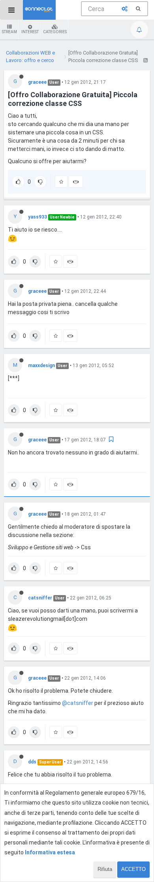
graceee (37, 82)
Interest (30, 32)
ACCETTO (133, 869)
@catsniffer (77, 703)
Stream (9, 32)
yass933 (37, 217)
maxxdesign (41, 365)
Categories (55, 32)
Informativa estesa (50, 852)
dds (32, 762)
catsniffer (40, 598)
